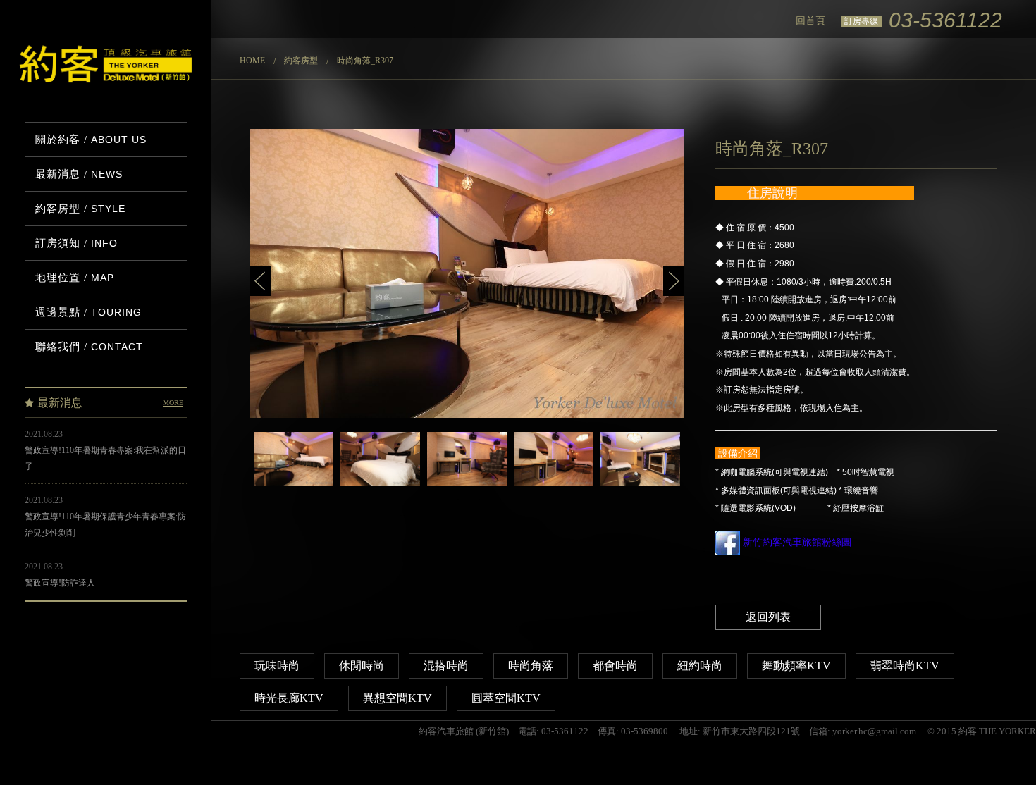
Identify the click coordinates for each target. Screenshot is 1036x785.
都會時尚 (615, 666)
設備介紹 (738, 453)
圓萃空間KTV (506, 698)
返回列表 (768, 617)
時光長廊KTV (288, 698)
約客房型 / (80, 208)
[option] (467, 273)
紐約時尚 (699, 666)
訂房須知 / (76, 243)
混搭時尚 (446, 666)
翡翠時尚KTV (904, 666)
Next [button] (673, 281)
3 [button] (500, 500)
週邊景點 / (88, 312)
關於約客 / (91, 139)
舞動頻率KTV (796, 666)
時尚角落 (530, 666)
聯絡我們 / (89, 346)
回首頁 (810, 21)
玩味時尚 (277, 666)
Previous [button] (260, 281)
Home (252, 61)
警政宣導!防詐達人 (60, 583)
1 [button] (458, 500)
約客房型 (301, 61)
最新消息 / (79, 174)
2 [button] (479, 500)
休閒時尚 (361, 666)
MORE (173, 403)
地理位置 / (74, 277)
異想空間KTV (397, 698)
